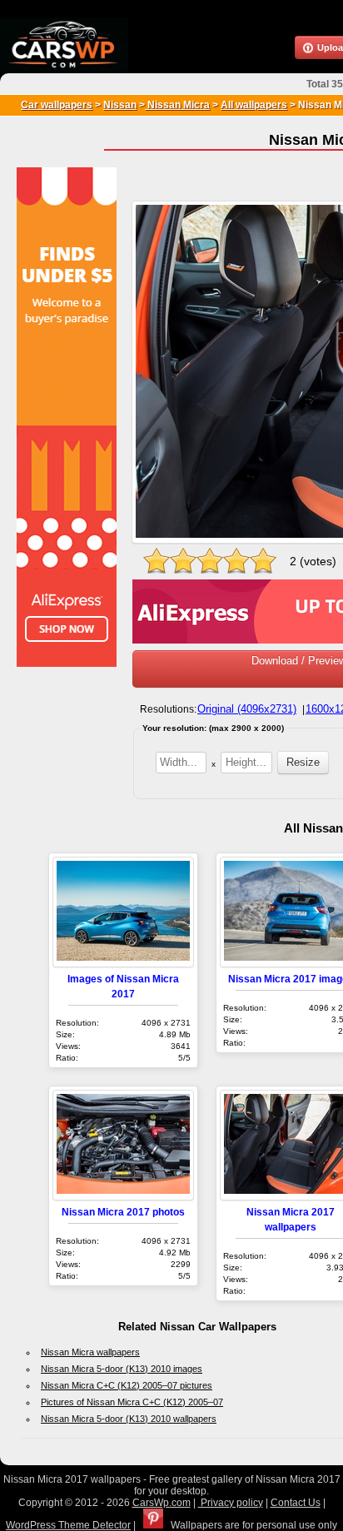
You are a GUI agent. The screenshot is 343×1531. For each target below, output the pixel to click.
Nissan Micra (177, 105)
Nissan (120, 105)
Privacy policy (230, 1503)
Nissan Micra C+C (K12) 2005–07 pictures (126, 1385)
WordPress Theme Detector (68, 1525)
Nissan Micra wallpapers (90, 1352)
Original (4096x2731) (246, 709)
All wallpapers (254, 105)
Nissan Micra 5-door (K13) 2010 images (121, 1369)
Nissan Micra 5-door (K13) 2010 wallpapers (128, 1419)
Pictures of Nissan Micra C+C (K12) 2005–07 (132, 1402)
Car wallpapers (56, 105)
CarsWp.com (161, 1503)
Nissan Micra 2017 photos (123, 1211)
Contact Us (296, 1503)
